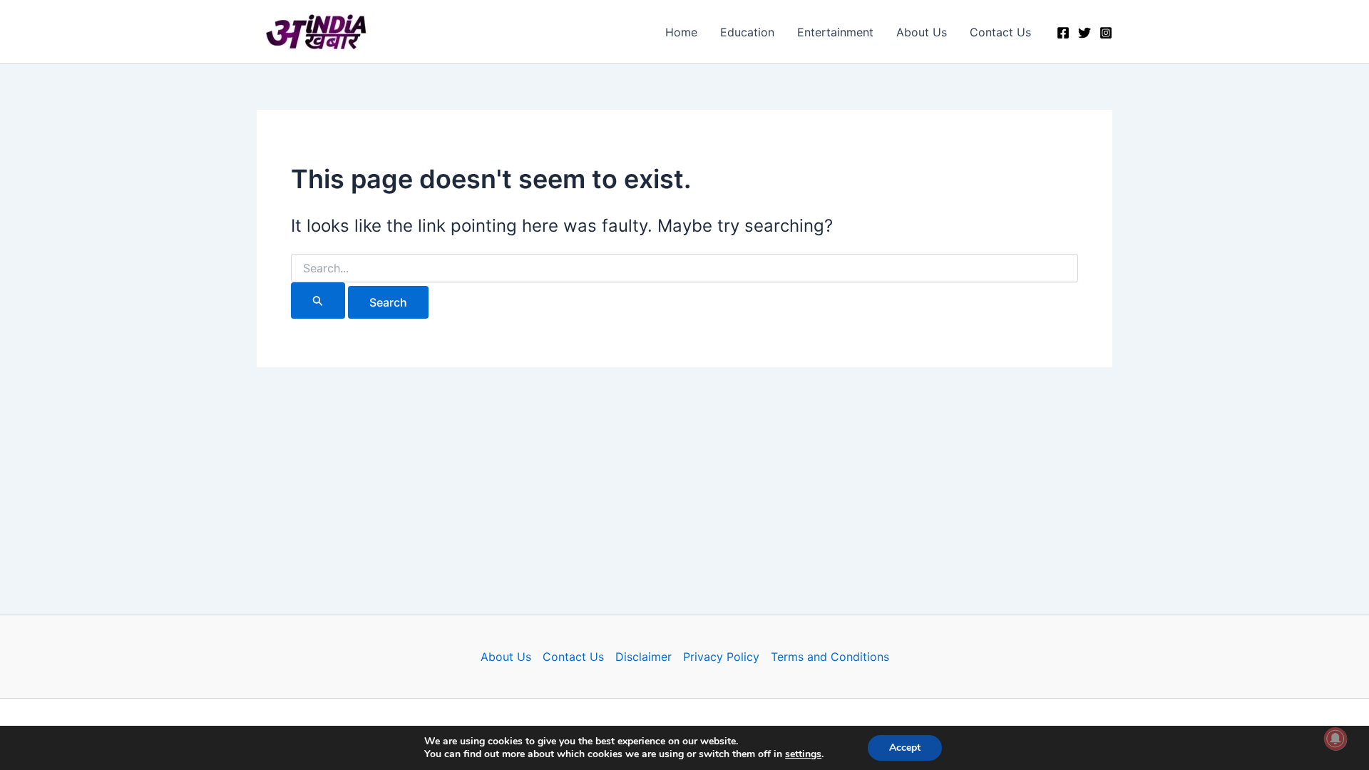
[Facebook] (1063, 32)
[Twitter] (1084, 32)
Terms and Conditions (830, 657)
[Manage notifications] (1335, 738)
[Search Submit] (318, 300)
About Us (921, 32)
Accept (905, 747)
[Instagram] (1105, 32)
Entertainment (835, 32)
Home (681, 32)
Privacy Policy (721, 657)
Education (747, 32)
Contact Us (1000, 32)
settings (803, 754)
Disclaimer (643, 657)
